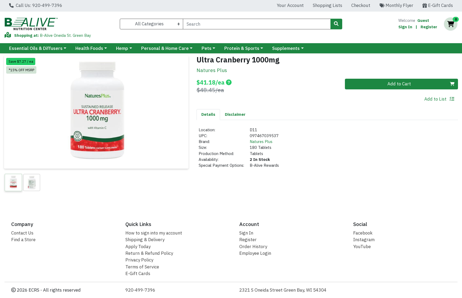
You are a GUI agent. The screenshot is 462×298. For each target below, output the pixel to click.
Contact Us (22, 233)
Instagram (364, 240)
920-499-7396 (140, 290)
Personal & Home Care (165, 48)
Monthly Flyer (398, 5)
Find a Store (23, 240)
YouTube (362, 246)
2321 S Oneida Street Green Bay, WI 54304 (282, 290)
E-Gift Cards (440, 5)
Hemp (122, 48)
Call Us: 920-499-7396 (38, 5)
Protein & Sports (241, 48)
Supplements (286, 48)
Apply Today (138, 246)
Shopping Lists (327, 5)
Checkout (360, 5)
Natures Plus (261, 141)
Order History (253, 246)
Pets (206, 48)
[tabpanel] (327, 150)
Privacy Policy (139, 260)
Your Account (290, 5)
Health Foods (89, 48)
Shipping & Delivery (144, 240)
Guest (423, 20)
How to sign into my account (153, 233)
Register (429, 26)
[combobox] (256, 24)
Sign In (405, 26)
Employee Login (255, 253)
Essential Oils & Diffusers (36, 48)
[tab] (208, 114)
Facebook (362, 233)
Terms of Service (142, 267)
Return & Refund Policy (149, 253)
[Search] (336, 24)
